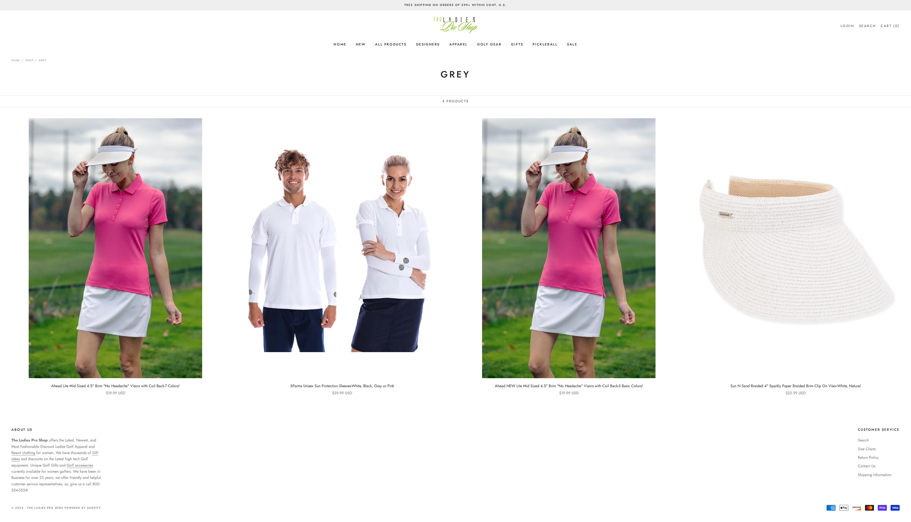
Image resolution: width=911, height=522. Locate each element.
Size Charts (867, 449)
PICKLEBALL (545, 44)
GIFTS (517, 44)
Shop (29, 60)
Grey (43, 60)
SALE (572, 44)
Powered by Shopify (83, 508)
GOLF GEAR (489, 44)
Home (15, 60)
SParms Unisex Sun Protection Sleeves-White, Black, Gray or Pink (342, 386)
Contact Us (866, 466)
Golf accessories (80, 465)
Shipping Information (874, 474)
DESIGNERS (428, 44)
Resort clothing (23, 452)
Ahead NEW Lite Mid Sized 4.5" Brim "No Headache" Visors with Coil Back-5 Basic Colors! (569, 386)
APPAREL (458, 44)
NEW (361, 44)
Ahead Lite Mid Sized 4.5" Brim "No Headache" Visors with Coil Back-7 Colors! (115, 386)
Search (863, 440)
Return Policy (868, 457)
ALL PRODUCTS (390, 44)
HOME (340, 44)
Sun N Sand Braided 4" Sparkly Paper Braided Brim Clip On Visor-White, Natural (795, 386)
